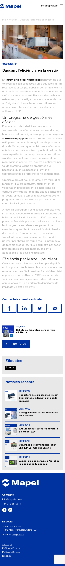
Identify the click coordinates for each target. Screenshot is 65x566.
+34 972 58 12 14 (11, 504)
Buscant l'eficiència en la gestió (37, 20)
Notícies (13, 20)
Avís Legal (7, 545)
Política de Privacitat (11, 549)
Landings (6, 556)
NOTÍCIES (19, 344)
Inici (4, 20)
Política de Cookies (11, 552)
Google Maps (18, 535)
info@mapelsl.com (49, 6)
